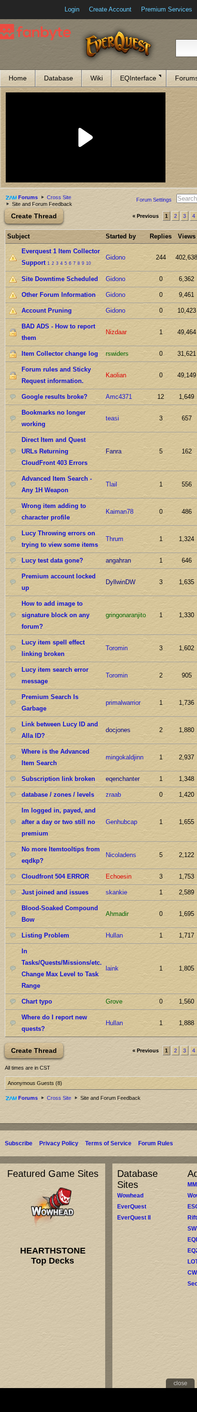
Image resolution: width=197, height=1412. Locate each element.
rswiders (117, 353)
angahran (118, 560)
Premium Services (166, 9)
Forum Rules (155, 1143)
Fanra (113, 451)
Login (72, 9)
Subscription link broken (58, 778)
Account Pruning (47, 310)
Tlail (111, 484)
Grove (114, 1001)
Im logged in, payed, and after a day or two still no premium (59, 822)
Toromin (117, 648)
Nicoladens (121, 854)
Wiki (96, 78)
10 (88, 263)
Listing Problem (45, 935)
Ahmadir (117, 913)
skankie (116, 892)
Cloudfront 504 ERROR (55, 876)
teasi (112, 418)
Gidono (115, 257)
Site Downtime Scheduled (60, 278)
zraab (113, 794)
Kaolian (116, 375)
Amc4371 (119, 396)
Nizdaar (116, 332)
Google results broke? (55, 396)
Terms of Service (108, 1143)
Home (18, 78)
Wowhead (130, 1195)
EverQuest (131, 1206)
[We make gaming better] (30, 9)
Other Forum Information (59, 294)
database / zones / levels (58, 794)
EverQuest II (134, 1217)
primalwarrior (123, 702)
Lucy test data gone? (52, 560)
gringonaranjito (126, 615)
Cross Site (59, 197)
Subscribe (19, 1143)
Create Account (110, 9)
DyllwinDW (120, 582)
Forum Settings (154, 200)
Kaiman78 (119, 511)
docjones (118, 730)
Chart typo (37, 1001)
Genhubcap (121, 821)
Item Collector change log (60, 353)
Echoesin (118, 876)
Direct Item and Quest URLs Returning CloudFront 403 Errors (55, 451)
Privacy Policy (58, 1143)
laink (112, 968)
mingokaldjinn (124, 757)
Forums (28, 197)
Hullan (114, 935)
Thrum (114, 538)
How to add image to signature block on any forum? (55, 615)
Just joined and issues (55, 892)
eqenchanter (123, 778)
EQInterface (138, 78)
